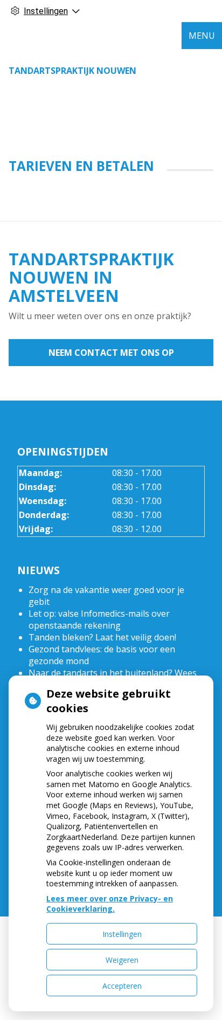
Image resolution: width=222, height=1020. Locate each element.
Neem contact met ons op (111, 353)
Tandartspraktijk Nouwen (72, 71)
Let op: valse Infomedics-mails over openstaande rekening (99, 619)
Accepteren (122, 986)
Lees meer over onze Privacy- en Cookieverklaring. (109, 903)
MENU (202, 36)
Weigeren (122, 960)
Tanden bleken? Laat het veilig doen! (102, 637)
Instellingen (122, 934)
